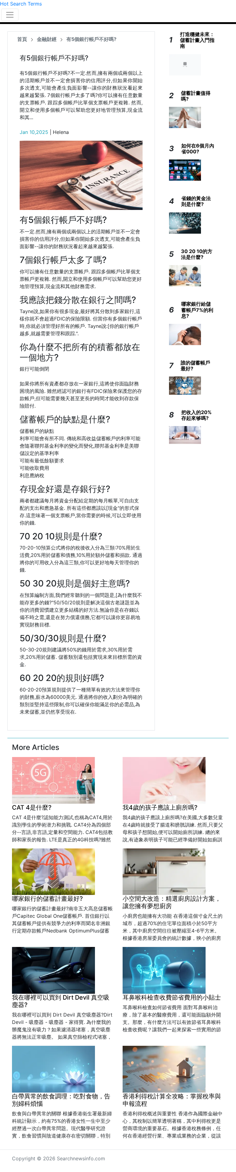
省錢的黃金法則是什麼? (196, 201)
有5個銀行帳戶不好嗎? (91, 39)
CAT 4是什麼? (32, 807)
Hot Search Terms (21, 4)
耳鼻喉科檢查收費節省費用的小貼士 (172, 997)
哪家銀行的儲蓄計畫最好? (47, 898)
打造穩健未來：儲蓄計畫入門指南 (197, 40)
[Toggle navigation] (9, 15)
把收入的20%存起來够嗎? (196, 415)
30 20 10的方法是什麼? (196, 254)
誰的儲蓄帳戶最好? (195, 366)
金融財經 (47, 39)
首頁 (22, 39)
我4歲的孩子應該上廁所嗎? (160, 807)
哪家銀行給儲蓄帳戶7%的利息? (197, 310)
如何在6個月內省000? (197, 149)
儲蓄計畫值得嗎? (195, 96)
